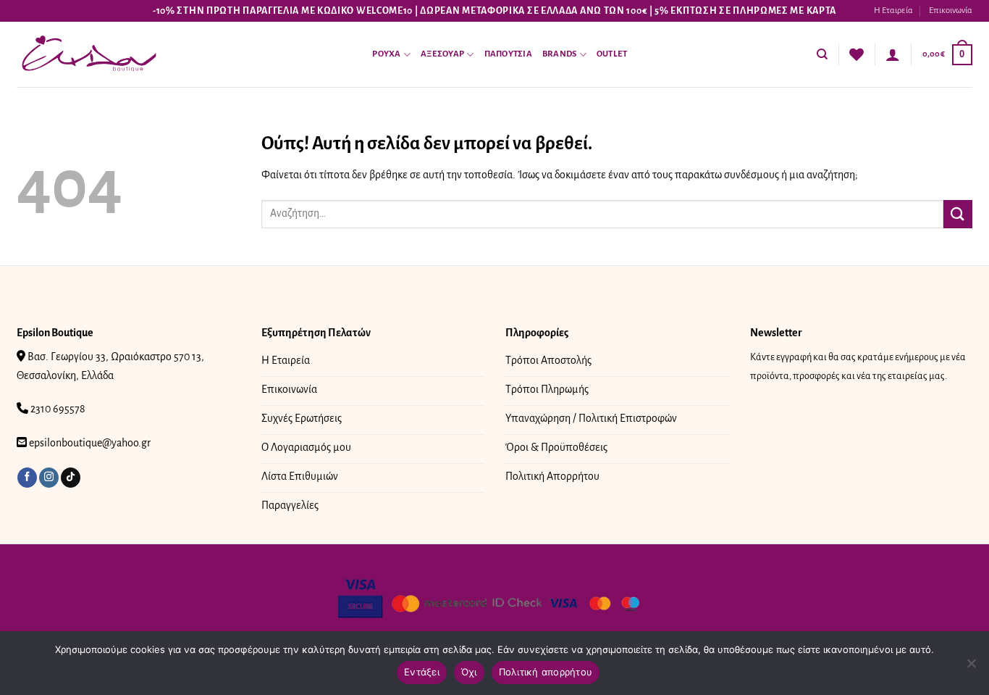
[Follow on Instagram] (49, 477)
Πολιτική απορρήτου (546, 672)
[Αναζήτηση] (822, 54)
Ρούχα (386, 54)
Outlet (612, 54)
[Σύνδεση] (892, 54)
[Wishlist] (856, 54)
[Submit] (957, 214)
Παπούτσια (508, 54)
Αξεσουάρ (442, 54)
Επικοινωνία (950, 10)
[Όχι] (971, 667)
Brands (559, 54)
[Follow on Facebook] (27, 477)
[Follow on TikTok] (70, 477)
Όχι (469, 672)
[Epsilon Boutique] (89, 54)
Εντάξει (421, 672)
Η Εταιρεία (893, 10)
